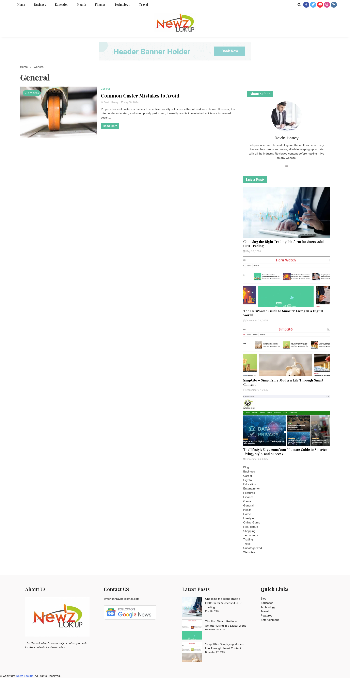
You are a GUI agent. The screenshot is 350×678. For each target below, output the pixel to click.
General (105, 88)
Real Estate (250, 526)
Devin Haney (111, 102)
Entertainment (252, 488)
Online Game (251, 522)
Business (40, 4)
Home (21, 4)
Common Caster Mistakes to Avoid (140, 96)
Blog (246, 467)
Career (247, 475)
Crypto (247, 480)
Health (81, 4)
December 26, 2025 (256, 459)
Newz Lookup (24, 675)
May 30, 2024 (131, 102)
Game (247, 501)
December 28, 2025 (256, 320)
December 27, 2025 (256, 390)
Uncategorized (252, 548)
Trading (248, 539)
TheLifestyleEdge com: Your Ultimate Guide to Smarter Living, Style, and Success (285, 451)
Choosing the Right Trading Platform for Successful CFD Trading (283, 243)
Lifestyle (248, 518)
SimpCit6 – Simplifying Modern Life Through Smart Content (283, 382)
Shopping (249, 531)
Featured (249, 492)
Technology (122, 4)
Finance (100, 4)
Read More (110, 125)
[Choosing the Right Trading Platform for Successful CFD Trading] (192, 607)
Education (61, 4)
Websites (249, 552)
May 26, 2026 (253, 251)
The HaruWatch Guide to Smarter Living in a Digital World (283, 313)
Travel (143, 4)
